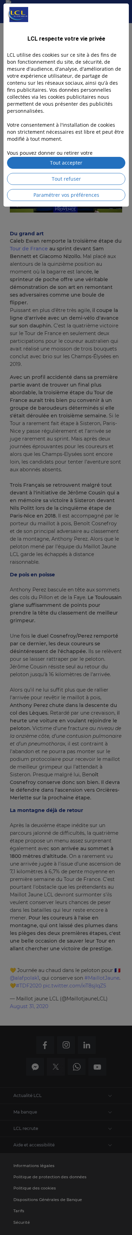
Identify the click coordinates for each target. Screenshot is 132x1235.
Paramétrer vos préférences (66, 195)
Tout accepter (66, 162)
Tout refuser (66, 178)
